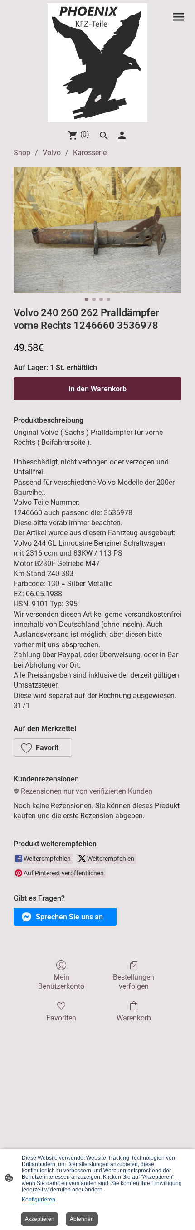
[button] (43, 747)
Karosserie (90, 152)
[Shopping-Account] (122, 135)
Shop (22, 152)
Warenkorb (134, 1018)
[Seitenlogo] (98, 62)
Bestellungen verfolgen (133, 981)
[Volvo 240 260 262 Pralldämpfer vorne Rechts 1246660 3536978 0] (97, 230)
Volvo (52, 152)
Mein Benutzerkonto (61, 981)
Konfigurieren (38, 1199)
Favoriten (61, 1018)
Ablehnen (82, 1219)
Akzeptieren (39, 1219)
